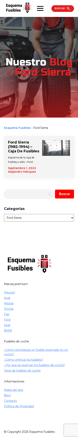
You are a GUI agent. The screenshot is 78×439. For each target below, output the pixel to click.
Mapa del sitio (13, 390)
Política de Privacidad (19, 406)
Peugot (9, 292)
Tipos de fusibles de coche (22, 370)
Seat (7, 325)
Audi (7, 298)
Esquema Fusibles (17, 128)
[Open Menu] (40, 8)
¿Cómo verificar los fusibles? (23, 360)
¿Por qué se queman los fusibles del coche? (34, 365)
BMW (8, 330)
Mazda (8, 303)
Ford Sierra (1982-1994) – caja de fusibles (23, 146)
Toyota (8, 309)
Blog (7, 395)
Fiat (6, 314)
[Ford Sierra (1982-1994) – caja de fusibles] (56, 157)
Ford (7, 319)
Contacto (10, 401)
